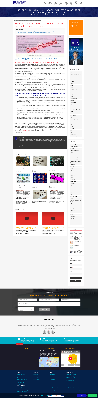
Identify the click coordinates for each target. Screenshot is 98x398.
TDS (71, 132)
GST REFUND (72, 179)
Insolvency (72, 190)
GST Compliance (73, 96)
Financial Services (73, 89)
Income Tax (72, 187)
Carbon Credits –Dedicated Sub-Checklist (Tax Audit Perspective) (77, 246)
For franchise (36, 377)
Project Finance (73, 208)
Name (71, 263)
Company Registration (74, 159)
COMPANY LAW (73, 81)
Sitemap (37, 395)
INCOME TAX (72, 106)
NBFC (71, 111)
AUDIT (71, 72)
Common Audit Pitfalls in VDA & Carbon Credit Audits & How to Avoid (78, 251)
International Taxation (74, 192)
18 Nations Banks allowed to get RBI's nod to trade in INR (40, 186)
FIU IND (71, 91)
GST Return (72, 183)
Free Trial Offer (53, 376)
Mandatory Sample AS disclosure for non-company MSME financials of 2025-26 (78, 238)
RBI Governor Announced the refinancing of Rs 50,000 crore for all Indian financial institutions (23, 202)
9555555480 (71, 380)
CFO (71, 77)
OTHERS (72, 121)
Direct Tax (72, 166)
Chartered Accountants (74, 79)
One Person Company (74, 119)
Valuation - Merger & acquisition (76, 136)
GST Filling (72, 100)
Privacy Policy (19, 377)
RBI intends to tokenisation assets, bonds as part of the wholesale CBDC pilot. (39, 169)
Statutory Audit (73, 216)
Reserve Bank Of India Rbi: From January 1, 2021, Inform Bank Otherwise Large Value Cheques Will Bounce (39, 31)
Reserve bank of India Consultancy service (39, 202)
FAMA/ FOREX (73, 170)
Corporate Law (73, 164)
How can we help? (73, 275)
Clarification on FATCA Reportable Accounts (56, 168)
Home (32, 14)
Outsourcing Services (74, 122)
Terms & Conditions (20, 376)
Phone (71, 267)
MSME (71, 198)
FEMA (71, 87)
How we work (52, 379)
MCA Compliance (73, 196)
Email (71, 271)
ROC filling (72, 128)
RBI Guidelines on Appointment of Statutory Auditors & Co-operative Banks (22, 169)
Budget (71, 152)
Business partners (37, 376)
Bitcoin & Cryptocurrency (74, 150)
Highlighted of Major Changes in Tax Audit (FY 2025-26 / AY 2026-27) (78, 233)
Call (93, 395)
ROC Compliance (73, 126)
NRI (71, 117)
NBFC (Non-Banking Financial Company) (75, 201)
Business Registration (74, 154)
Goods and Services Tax (74, 94)
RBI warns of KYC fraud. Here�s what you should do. (56, 186)
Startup (71, 214)
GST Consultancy (73, 98)
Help (51, 377)
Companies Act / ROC (74, 157)
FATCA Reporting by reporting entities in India (23, 186)
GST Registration (73, 102)
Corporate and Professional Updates (75, 162)
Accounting (72, 148)
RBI (15, 20)
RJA (28, 233)
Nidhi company (73, 115)
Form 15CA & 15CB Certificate (75, 92)
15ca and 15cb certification (75, 144)
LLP (71, 194)
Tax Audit (72, 218)
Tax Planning (72, 220)
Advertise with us (37, 379)
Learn (35, 14)
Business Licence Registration (75, 74)
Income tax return (73, 107)
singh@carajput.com (25, 130)
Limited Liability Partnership (75, 109)
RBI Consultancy (73, 210)
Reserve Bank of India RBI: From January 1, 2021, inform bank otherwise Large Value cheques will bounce (39, 59)
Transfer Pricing (73, 134)
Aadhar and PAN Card (74, 146)
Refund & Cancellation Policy (22, 379)
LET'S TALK (75, 31)
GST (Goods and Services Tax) (75, 175)
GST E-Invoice (73, 177)
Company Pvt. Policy (20, 382)
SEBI (71, 130)
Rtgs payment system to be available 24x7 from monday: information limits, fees (34, 32)
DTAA (71, 168)
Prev (17, 324)
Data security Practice (21, 374)
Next (81, 324)
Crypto (71, 83)
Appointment (52, 374)
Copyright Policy (20, 384)
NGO (71, 113)
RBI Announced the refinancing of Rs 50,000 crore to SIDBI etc (56, 202)
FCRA (71, 85)
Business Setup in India (74, 76)
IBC (71, 104)
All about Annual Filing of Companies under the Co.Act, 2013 (78, 242)
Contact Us (36, 374)
